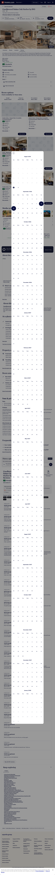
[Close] (52, 869)
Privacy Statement (40, 871)
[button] (41, 164)
